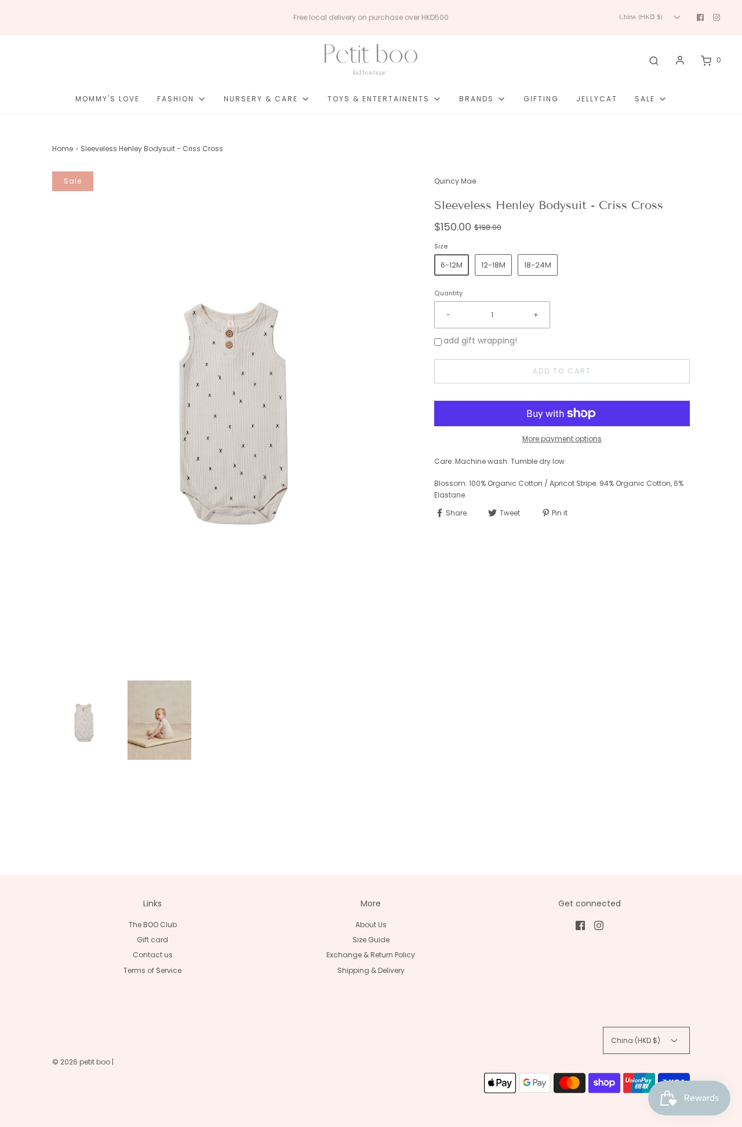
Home (62, 148)
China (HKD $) (642, 17)
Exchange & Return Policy (370, 955)
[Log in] (680, 60)
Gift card (152, 940)
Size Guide (371, 940)
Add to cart (562, 371)
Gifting (541, 99)
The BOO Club (153, 925)
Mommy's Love (107, 99)
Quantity (448, 293)
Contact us (153, 955)
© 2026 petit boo (82, 1062)
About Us (371, 925)
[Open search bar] (653, 60)
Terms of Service (152, 970)
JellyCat (596, 99)
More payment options (562, 439)
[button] (84, 722)
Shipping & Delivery (371, 970)
